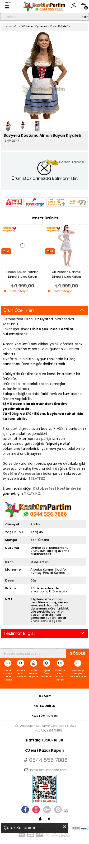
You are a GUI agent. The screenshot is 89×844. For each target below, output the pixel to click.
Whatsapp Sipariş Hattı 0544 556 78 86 (78, 673)
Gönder (77, 653)
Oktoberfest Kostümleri (55, 488)
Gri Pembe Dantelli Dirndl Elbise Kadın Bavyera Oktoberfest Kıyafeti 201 (34, 274)
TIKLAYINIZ (36, 478)
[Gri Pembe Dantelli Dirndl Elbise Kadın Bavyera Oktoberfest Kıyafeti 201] (34, 246)
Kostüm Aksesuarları (22, 473)
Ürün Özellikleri (19, 310)
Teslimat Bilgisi (19, 633)
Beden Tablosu (72, 161)
